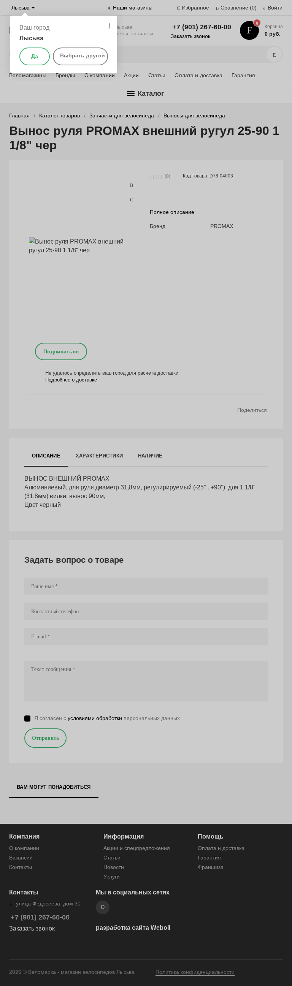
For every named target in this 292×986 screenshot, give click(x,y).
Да (34, 56)
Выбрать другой (82, 55)
